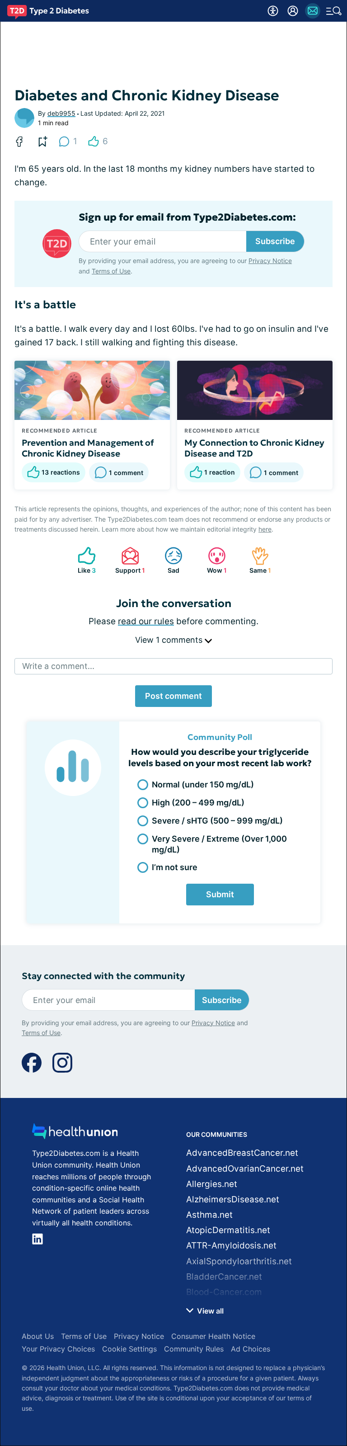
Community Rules (194, 1348)
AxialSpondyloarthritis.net (239, 1261)
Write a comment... (58, 666)
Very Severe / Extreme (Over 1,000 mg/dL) (219, 844)
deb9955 (61, 113)
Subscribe (275, 241)
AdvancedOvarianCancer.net (245, 1168)
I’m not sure (174, 867)
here (265, 529)
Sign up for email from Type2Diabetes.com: (187, 217)
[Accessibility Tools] (273, 11)
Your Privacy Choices (58, 1348)
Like (82, 560)
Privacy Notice (270, 260)
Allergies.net (211, 1184)
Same (256, 560)
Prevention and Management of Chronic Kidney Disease (88, 448)
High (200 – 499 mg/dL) (198, 802)
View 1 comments (170, 640)
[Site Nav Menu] (334, 11)
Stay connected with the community (103, 976)
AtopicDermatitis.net (228, 1230)
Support (128, 560)
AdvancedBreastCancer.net (242, 1153)
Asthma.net (209, 1215)
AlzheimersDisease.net (232, 1199)
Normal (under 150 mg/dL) (203, 784)
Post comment (173, 696)
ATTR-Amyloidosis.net (231, 1245)
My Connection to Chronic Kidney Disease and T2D (254, 448)
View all (209, 1310)
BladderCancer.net (224, 1277)
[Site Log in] (293, 11)
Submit (220, 894)
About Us (38, 1336)
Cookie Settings (129, 1348)
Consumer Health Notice (213, 1336)
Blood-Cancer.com (224, 1292)
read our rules (146, 621)
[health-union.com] (75, 1134)
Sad (167, 560)
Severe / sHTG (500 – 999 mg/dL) (217, 820)
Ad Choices (250, 1348)
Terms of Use (111, 271)
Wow (213, 560)
